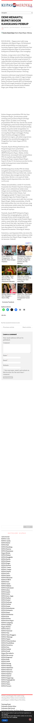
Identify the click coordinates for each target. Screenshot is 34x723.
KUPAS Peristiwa (7, 645)
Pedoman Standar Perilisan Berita (12, 711)
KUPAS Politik (26, 27)
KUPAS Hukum (6, 586)
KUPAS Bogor (5, 563)
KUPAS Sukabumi (7, 668)
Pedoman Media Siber (8, 706)
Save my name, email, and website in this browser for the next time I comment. (16, 372)
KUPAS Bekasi (6, 555)
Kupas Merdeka (15, 27)
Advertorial (5, 537)
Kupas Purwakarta (7, 653)
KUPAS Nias (5, 633)
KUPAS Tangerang (7, 678)
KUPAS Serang (6, 664)
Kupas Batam (5, 553)
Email (5, 360)
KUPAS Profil (5, 651)
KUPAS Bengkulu (7, 557)
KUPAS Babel (5, 543)
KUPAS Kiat (5, 617)
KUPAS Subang (6, 666)
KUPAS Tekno (5, 684)
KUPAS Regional (6, 657)
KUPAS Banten (6, 549)
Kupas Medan (6, 627)
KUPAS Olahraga (6, 637)
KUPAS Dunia (5, 576)
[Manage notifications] (30, 719)
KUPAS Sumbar (6, 674)
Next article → (28, 327)
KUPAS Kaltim (6, 604)
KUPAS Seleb (5, 662)
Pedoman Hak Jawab (8, 708)
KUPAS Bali (5, 545)
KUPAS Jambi (5, 592)
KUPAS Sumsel (6, 676)
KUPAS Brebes (6, 565)
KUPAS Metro (5, 629)
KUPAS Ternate (6, 686)
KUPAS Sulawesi (6, 670)
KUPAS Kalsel (5, 600)
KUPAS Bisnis (5, 561)
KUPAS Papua (5, 639)
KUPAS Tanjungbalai (8, 680)
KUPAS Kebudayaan (7, 608)
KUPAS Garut (5, 584)
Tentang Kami (6, 704)
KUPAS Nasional (6, 631)
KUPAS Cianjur (6, 570)
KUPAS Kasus (5, 606)
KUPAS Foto (5, 582)
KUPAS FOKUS (6, 580)
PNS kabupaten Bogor (11, 323)
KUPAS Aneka (6, 541)
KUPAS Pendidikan (7, 643)
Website (6, 365)
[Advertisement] (17, 38)
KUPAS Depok (6, 572)
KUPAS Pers (5, 647)
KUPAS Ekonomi (6, 578)
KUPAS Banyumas (7, 551)
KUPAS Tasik (5, 682)
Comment (6, 343)
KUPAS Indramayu (7, 588)
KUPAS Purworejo (7, 655)
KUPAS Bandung (6, 547)
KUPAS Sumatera (7, 672)
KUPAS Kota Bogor (7, 621)
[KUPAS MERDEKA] (17, 6)
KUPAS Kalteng (6, 602)
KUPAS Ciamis (6, 567)
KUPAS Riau (5, 660)
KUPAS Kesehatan (7, 615)
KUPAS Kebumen (7, 610)
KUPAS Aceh (5, 539)
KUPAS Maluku (6, 625)
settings (15, 717)
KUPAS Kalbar (6, 598)
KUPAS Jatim (5, 594)
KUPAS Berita (5, 559)
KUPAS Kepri (5, 613)
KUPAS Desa (5, 574)
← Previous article (7, 327)
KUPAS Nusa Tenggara (8, 635)
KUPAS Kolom (6, 619)
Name (5, 356)
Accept (4, 720)
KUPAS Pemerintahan (8, 641)
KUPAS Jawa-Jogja (7, 596)
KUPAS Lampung (7, 623)
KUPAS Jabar (5, 590)
